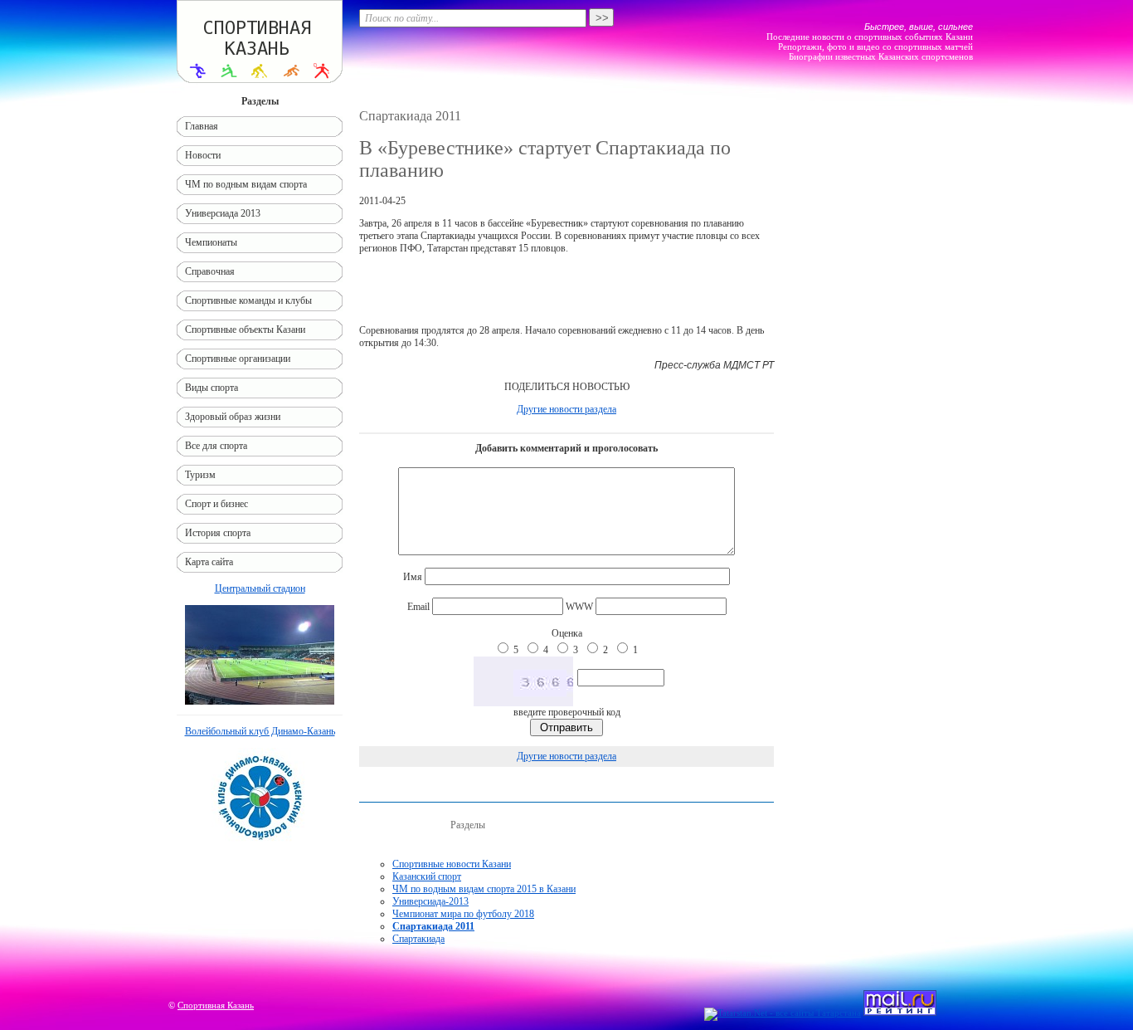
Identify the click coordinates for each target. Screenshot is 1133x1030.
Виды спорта (211, 387)
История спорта (217, 533)
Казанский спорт (426, 876)
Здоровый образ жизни (232, 416)
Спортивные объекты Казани (245, 329)
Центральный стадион (260, 588)
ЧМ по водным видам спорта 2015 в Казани (484, 889)
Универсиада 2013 (222, 213)
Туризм (200, 475)
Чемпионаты (211, 242)
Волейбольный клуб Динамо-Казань (260, 731)
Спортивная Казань (215, 1005)
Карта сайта (209, 562)
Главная (201, 126)
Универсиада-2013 (430, 901)
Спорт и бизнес (216, 504)
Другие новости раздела (566, 409)
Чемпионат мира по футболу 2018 (463, 914)
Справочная (210, 271)
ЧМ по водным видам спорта (246, 184)
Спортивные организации (237, 358)
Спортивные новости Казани (451, 864)
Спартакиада (418, 939)
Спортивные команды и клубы (248, 300)
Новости (203, 155)
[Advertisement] (566, 290)
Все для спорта (216, 446)
